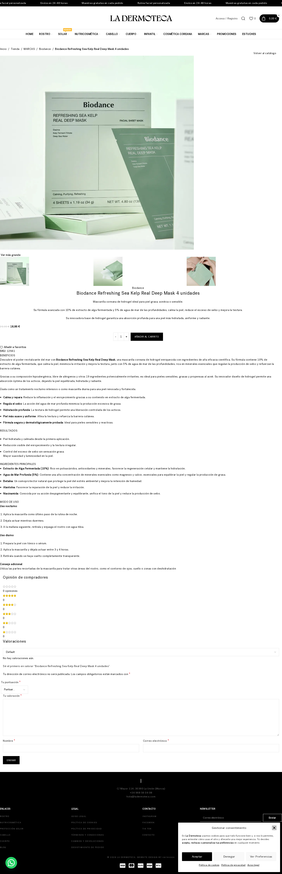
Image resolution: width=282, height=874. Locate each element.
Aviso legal (254, 865)
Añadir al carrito (147, 336)
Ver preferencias (261, 856)
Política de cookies (209, 865)
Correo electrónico (156, 741)
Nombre (9, 741)
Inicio (3, 49)
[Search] (243, 18)
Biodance (45, 49)
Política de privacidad (233, 865)
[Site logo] (141, 18)
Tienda (15, 49)
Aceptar (197, 856)
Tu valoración (12, 696)
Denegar (229, 856)
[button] (274, 828)
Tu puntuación (11, 682)
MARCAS (29, 49)
